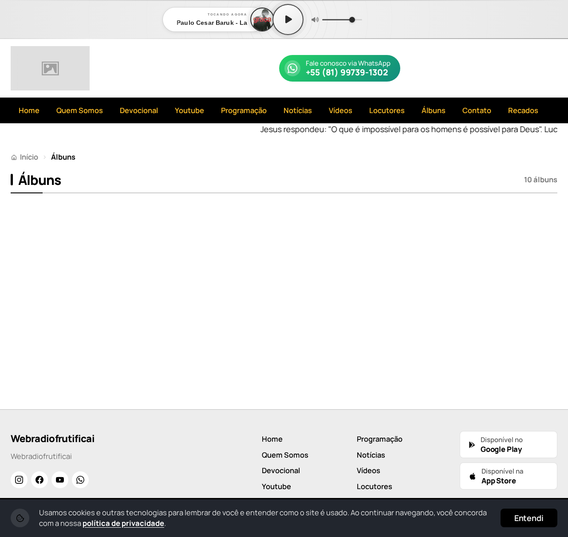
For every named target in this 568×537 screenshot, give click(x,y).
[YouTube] (59, 479)
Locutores (387, 110)
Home (29, 110)
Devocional (139, 110)
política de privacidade (123, 523)
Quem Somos (79, 110)
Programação (244, 110)
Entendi (529, 518)
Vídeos (340, 110)
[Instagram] (19, 479)
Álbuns (434, 110)
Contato (476, 110)
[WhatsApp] (80, 479)
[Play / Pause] (288, 19)
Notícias (298, 110)
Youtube (189, 110)
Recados (523, 110)
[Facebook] (39, 479)
